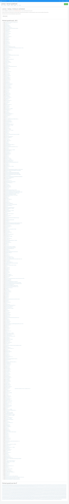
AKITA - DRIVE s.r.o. (8, 73)
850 (46, 497)
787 (50, 496)
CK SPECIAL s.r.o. (8, 133)
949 (13, 499)
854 (50, 497)
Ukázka (12, 5)
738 (3, 496)
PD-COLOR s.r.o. (7, 32)
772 (36, 496)
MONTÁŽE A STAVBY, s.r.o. (9, 252)
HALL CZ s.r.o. (7, 244)
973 (36, 499)
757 (21, 496)
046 (46, 484)
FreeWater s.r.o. (7, 382)
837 (34, 497)
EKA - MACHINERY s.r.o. (8, 426)
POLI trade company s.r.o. (9, 199)
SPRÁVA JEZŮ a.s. (8, 184)
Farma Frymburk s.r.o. (8, 175)
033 (34, 484)
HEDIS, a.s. (7, 214)
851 (47, 497)
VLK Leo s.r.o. (7, 344)
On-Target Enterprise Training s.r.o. (10, 213)
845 (41, 497)
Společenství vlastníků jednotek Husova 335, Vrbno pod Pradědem (13, 282)
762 (26, 496)
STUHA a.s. (7, 443)
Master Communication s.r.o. (8, 27)
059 (59, 484)
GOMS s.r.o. (7, 463)
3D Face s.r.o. (7, 216)
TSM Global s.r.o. (8, 102)
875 (6, 498)
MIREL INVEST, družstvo (8, 279)
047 (47, 484)
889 (19, 498)
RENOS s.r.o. (7, 423)
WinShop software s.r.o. (8, 215)
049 (49, 484)
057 (57, 484)
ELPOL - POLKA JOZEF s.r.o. (9, 342)
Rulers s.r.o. (7, 360)
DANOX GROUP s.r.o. (8, 347)
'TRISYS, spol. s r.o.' (8, 424)
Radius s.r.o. (7, 464)
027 (28, 484)
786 (49, 496)
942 (6, 499)
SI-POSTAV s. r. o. (8, 163)
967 (30, 499)
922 (51, 498)
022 (23, 484)
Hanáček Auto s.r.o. (7, 65)
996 (58, 499)
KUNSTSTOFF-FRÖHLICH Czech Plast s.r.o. (10, 305)
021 (22, 484)
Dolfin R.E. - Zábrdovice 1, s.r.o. (9, 275)
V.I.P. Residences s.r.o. (7, 57)
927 (56, 498)
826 (23, 497)
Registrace (8, 5)
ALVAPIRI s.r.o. (7, 58)
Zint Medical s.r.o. (8, 106)
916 (45, 498)
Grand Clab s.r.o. (8, 289)
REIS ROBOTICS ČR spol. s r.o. (9, 457)
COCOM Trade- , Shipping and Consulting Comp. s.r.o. (11, 22)
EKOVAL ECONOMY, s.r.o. (9, 137)
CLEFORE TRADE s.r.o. (8, 381)
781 (44, 496)
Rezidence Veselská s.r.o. (8, 274)
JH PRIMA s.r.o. (7, 198)
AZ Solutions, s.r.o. (8, 254)
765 (29, 496)
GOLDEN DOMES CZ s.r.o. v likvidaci (10, 208)
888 (18, 498)
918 (47, 498)
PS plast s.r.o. (7, 142)
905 (35, 498)
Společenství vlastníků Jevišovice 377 (9, 59)
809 (7, 497)
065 (64, 484)
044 (44, 484)
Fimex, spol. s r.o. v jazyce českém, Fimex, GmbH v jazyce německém (13, 458)
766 (30, 496)
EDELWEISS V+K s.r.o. (8, 445)
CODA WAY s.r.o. (8, 310)
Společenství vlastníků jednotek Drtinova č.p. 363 (11, 66)
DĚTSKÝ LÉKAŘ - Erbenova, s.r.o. (9, 306)
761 (25, 496)
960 (23, 499)
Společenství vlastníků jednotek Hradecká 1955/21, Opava (12, 217)
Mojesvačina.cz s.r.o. (8, 385)
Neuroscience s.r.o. (8, 373)
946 (10, 499)
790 (53, 496)
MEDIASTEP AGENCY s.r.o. (9, 351)
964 (27, 499)
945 (9, 499)
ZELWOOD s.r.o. (7, 34)
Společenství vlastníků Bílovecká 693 (10, 219)
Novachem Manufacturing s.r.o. (9, 136)
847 (43, 497)
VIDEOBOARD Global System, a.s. (9, 413)
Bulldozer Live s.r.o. (8, 202)
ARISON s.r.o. (7, 288)
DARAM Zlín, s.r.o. (8, 448)
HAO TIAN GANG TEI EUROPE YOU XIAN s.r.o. (11, 247)
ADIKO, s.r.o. (7, 427)
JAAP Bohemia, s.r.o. (8, 387)
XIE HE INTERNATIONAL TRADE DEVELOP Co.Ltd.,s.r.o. (12, 146)
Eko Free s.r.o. (7, 63)
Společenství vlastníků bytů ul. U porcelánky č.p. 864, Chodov (13, 479)
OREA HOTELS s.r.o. (8, 241)
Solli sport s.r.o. (7, 107)
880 (11, 498)
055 (55, 484)
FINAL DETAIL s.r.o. (8, 276)
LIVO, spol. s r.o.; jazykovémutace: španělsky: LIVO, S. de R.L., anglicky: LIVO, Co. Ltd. (18, 388)
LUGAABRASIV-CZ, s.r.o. (8, 178)
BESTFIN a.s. (7, 453)
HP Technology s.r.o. (8, 380)
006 (8, 484)
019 (20, 484)
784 (47, 496)
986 (48, 499)
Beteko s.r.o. (7, 346)
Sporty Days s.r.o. (8, 80)
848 (44, 497)
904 (34, 498)
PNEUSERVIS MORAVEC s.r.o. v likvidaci (10, 414)
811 (9, 497)
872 (3, 498)
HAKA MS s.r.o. (7, 209)
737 (2, 496)
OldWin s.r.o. (6, 64)
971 (34, 499)
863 (59, 497)
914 (43, 498)
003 (5, 484)
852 (48, 497)
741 (6, 496)
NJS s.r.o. (7, 303)
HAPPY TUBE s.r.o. (8, 272)
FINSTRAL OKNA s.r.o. (8, 211)
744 (9, 496)
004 (6, 484)
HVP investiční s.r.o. (8, 378)
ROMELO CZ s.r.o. (8, 383)
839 (36, 497)
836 (33, 497)
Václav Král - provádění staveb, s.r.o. (10, 177)
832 (29, 497)
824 (21, 497)
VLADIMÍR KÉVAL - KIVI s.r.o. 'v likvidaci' (10, 461)
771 (35, 496)
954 (17, 499)
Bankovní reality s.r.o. (7, 61)
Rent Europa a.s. (8, 105)
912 (41, 498)
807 (5, 497)
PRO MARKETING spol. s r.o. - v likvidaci (10, 447)
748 (13, 496)
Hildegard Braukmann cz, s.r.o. (9, 356)
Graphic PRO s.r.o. (8, 304)
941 (5, 499)
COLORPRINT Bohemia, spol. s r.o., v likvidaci (11, 444)
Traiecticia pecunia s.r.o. (8, 242)
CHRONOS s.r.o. (7, 411)
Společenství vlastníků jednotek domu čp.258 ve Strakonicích (13, 173)
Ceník (20, 5)
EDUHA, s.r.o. (7, 277)
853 (49, 497)
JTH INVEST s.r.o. (7, 249)
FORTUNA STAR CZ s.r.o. (8, 31)
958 (21, 499)
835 (32, 497)
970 (33, 499)
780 (43, 496)
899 (29, 498)
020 (21, 484)
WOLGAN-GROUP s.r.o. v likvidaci (9, 308)
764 (28, 496)
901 (31, 498)
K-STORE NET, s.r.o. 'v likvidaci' (9, 339)
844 (40, 497)
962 (25, 499)
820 (17, 497)
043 (43, 484)
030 (31, 484)
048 (48, 484)
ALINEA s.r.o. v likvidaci (8, 129)
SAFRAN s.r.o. (7, 466)
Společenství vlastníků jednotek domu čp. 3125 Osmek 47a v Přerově (13, 283)
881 (12, 498)
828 (25, 497)
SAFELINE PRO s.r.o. (8, 374)
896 (26, 498)
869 (64, 497)
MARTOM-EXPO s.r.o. (8, 340)
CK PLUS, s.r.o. (7, 138)
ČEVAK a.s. (7, 451)
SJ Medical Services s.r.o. (8, 23)
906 (36, 498)
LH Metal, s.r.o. (7, 141)
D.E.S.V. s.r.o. (7, 69)
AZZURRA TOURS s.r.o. (8, 430)
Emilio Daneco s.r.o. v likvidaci (9, 108)
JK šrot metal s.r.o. (8, 322)
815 (13, 497)
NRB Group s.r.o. (8, 235)
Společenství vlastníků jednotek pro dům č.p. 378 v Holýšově (13, 478)
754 (18, 496)
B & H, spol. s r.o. (8, 391)
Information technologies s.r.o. (9, 203)
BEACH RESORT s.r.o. (8, 376)
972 (35, 499)
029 (30, 484)
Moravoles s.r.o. (7, 221)
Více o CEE (5, 5)
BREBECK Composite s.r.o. (9, 386)
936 (64, 498)
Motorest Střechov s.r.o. (8, 290)
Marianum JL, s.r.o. (8, 350)
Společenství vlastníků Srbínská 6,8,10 (10, 207)
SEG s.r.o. (7, 408)
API (17, 5)
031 (32, 484)
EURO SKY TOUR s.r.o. (8, 45)
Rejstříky (15, 5)
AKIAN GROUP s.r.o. (8, 96)
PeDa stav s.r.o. (7, 76)
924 (53, 498)
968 (31, 499)
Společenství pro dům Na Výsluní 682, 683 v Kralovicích (11, 28)
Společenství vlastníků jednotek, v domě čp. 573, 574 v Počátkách (13, 174)
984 (46, 499)
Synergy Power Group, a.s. (9, 180)
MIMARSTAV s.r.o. (8, 98)
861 (57, 497)
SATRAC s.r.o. (7, 428)
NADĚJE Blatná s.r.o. (8, 425)
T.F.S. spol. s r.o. (7, 393)
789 (52, 496)
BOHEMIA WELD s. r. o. (8, 109)
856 (52, 497)
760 (24, 496)
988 (50, 499)
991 (53, 499)
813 (11, 497)
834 (31, 497)
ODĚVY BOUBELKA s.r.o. (8, 280)
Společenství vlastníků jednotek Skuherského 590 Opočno (12, 172)
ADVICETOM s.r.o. (8, 319)
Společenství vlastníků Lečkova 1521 (10, 248)
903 (33, 498)
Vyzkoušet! (66, 4)
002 (4, 484)
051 (51, 484)
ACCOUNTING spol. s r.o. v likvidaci (10, 166)
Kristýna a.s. (7, 394)
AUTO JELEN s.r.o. (8, 343)
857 (53, 497)
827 (24, 497)
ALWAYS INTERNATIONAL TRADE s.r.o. (10, 144)
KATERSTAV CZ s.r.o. (8, 250)
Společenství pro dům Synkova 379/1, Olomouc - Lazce (12, 286)
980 (42, 499)
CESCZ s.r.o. (7, 349)
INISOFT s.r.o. (7, 132)
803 (65, 496)
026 (27, 484)
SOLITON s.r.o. (7, 147)
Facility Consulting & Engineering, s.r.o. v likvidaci (11, 240)
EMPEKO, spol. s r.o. (8, 68)
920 (49, 498)
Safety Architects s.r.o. (8, 324)
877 (8, 498)
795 (58, 496)
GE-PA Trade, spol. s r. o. (8, 396)
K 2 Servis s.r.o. (7, 201)
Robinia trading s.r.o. (7, 29)
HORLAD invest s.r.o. (7, 43)
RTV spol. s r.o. (7, 446)
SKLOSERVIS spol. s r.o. (8, 390)
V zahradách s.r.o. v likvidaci (9, 236)
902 (32, 498)
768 (32, 496)
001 (3, 484)
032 (33, 484)
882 (13, 498)
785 (48, 496)
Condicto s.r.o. (7, 24)
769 (33, 496)
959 (22, 499)
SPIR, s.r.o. (7, 212)
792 (55, 496)
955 (18, 499)
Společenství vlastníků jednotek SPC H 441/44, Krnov (12, 281)
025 (26, 484)
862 (58, 497)
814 (12, 497)
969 (32, 499)
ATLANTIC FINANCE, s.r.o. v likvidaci (10, 210)
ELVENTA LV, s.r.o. (8, 341)
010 (12, 484)
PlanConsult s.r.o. (8, 115)
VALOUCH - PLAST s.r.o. (8, 33)
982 (44, 499)
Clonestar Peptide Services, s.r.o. (9, 256)
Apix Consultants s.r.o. (8, 75)
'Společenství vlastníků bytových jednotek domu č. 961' (12, 162)
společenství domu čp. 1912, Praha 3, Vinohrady (11, 204)
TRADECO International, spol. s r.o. (10, 465)
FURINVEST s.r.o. (8, 165)
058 (58, 484)
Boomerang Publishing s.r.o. (9, 205)
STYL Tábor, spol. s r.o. (8, 450)
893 (23, 498)
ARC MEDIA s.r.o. (7, 60)
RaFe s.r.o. (7, 103)
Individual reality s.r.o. (8, 314)
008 (10, 484)
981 (43, 499)
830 (27, 497)
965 (28, 499)
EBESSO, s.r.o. (7, 168)
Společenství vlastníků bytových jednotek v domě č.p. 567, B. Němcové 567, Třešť (15, 278)
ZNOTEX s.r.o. (7, 70)
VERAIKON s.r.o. (7, 95)
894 (24, 498)
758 (22, 496)
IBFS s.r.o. (7, 309)
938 (2, 499)
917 (46, 498)
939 (3, 499)
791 (54, 496)
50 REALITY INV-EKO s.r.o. (8, 62)
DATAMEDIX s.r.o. (8, 220)
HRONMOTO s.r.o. (7, 30)
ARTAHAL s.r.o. (7, 40)
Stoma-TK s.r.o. (7, 311)
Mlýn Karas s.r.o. (8, 255)
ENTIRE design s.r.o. (8, 338)
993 (55, 499)
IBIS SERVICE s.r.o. (7, 41)
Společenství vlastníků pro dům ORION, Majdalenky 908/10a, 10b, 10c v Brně (14, 323)
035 (36, 484)
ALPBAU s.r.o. (7, 218)
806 (4, 497)
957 (20, 499)
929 (58, 498)
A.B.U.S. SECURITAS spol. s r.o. (9, 417)
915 (44, 498)
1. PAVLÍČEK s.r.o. (8, 110)
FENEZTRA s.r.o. (7, 164)
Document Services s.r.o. (8, 97)
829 (26, 497)
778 (41, 496)
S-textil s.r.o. (7, 273)
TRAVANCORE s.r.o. (8, 78)
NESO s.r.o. (7, 420)
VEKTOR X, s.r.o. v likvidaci (9, 418)
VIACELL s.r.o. (7, 135)
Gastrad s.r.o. (7, 233)
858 (54, 497)
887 (17, 498)
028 (29, 484)
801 (63, 496)
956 (19, 499)
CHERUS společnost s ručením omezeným (10, 181)
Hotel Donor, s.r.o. (8, 467)
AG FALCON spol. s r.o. (8, 452)
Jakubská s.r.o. (7, 38)
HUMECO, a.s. (7, 67)
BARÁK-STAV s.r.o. (8, 316)
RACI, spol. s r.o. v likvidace (9, 392)
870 (65, 497)
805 (3, 497)
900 (30, 498)
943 (7, 499)
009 (11, 484)
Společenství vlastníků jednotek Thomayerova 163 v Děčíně (12, 134)
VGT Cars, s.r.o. (7, 245)
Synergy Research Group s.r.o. (9, 287)
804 (2, 497)
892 (22, 498)
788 (51, 496)
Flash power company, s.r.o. (9, 307)
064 (63, 484)
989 (51, 499)
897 (27, 498)
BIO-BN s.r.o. (7, 389)
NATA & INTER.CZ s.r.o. (8, 185)
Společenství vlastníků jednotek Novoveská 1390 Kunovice (12, 317)
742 (7, 496)
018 (19, 484)
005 (7, 484)
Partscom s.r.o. (7, 72)
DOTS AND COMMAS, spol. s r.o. (9, 422)
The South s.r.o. (7, 357)
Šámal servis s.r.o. (8, 269)
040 (40, 484)
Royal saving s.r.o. (8, 74)
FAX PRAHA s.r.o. (8, 239)
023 (24, 484)
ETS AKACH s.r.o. (8, 354)
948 (12, 499)
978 (40, 499)
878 (9, 498)
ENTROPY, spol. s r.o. (8, 145)
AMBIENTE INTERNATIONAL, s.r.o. (9, 113)
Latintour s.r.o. (7, 353)
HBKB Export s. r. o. (8, 355)
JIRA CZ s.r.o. (7, 99)
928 (57, 498)
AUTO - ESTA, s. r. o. (8, 455)
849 (45, 497)
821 (18, 497)
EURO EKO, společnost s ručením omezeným (11, 431)
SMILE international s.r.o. (8, 100)
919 (48, 498)
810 (8, 497)
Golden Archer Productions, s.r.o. (9, 234)
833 (30, 497)
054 (54, 484)
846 (42, 497)
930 (59, 498)
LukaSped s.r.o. (7, 375)
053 (53, 484)
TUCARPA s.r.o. (7, 271)
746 (11, 496)
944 (8, 499)
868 (63, 497)
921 (50, 498)
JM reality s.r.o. (7, 44)
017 (18, 484)
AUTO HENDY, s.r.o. (8, 112)
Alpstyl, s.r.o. (7, 197)
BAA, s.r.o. (7, 183)
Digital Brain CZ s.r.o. (8, 93)
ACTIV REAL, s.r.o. (8, 101)
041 (41, 484)
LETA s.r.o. (7, 206)
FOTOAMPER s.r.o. (8, 320)
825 (22, 497)
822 (19, 497)
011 (13, 484)
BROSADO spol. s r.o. (8, 456)
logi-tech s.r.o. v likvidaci (8, 171)
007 (9, 484)
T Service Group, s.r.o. (8, 321)
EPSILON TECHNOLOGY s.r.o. (9, 182)
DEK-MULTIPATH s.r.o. (8, 359)
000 (2, 484)
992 (54, 499)
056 (56, 484)
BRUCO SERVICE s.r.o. (8, 384)
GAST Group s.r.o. (8, 139)
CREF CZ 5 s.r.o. (7, 325)
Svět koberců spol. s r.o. (8, 71)
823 (20, 497)
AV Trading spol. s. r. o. (8, 395)
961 (24, 499)
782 (45, 496)
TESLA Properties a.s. (8, 312)
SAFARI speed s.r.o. (7, 25)
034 (35, 484)
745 (10, 496)
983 (45, 499)
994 (56, 499)
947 (11, 499)
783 (46, 496)
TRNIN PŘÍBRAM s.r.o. (8, 77)
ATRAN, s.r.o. (7, 167)
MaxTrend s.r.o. (7, 92)
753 (17, 496)
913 (42, 498)
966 (29, 499)
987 (49, 499)
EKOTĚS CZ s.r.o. (8, 313)
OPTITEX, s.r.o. (7, 148)
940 (4, 499)
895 (25, 498)
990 (52, 499)
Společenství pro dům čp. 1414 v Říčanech (10, 246)
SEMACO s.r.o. (7, 416)
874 (5, 498)
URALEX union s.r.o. (8, 315)
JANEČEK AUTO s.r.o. (8, 94)
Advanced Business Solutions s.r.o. (10, 348)
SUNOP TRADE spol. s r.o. (9, 449)
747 (12, 496)
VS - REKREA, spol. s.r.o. (8, 140)
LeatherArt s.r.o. (7, 35)
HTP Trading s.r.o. (8, 462)
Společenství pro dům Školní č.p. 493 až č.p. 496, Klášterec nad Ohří (13, 345)
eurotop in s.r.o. (7, 200)
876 (7, 498)
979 (41, 499)
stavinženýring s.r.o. (7, 42)
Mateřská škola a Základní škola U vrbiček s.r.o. (11, 361)
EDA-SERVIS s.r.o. (8, 268)
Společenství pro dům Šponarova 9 (10, 284)
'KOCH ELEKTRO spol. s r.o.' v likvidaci (10, 415)
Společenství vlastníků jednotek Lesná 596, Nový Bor (12, 251)
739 (4, 496)
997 (59, 499)
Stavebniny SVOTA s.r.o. (8, 291)
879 (10, 498)
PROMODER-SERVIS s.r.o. (9, 377)
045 (45, 484)
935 (63, 498)
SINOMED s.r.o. (7, 270)
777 (40, 496)
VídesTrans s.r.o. (8, 131)
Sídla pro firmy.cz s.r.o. (8, 79)
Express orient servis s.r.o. (8, 36)
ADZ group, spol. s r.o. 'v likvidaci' (9, 130)
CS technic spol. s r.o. (8, 128)
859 (55, 497)
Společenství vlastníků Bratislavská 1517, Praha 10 (11, 358)
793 (56, 496)
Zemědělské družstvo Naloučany (9, 419)
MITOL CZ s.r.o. (7, 237)
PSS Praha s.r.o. (7, 179)
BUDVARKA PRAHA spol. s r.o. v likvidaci (10, 149)
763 (27, 496)
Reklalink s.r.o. (7, 326)
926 (55, 498)
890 (20, 498)
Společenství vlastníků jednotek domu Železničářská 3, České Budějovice (14, 176)
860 (56, 497)
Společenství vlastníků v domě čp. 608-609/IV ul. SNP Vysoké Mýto (13, 170)
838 (35, 497)
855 (51, 497)
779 (42, 496)
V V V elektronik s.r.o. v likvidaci (9, 412)
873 (4, 498)
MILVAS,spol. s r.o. (8, 429)
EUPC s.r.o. (7, 459)
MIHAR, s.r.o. (7, 243)
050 (50, 484)
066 (65, 484)
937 (65, 498)
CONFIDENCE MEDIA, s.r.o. (9, 150)
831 (28, 497)
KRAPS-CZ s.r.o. (7, 127)
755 (19, 496)
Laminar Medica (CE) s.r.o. (9, 232)
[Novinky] (60, 1)
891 (21, 498)
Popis (1, 5)
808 (6, 497)
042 (42, 484)
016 (17, 484)
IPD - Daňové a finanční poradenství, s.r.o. (10, 460)
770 (34, 496)
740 (5, 496)
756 (20, 496)
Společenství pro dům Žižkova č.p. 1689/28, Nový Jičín (12, 285)
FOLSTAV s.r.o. (7, 454)
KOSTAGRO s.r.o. (7, 37)
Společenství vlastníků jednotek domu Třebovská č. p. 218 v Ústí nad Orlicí (14, 169)
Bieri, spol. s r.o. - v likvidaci (9, 409)
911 (40, 498)
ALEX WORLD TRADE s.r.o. (9, 238)
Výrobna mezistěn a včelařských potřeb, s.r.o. (11, 410)
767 (31, 496)
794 (57, 496)
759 (23, 496)
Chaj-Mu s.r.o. (7, 111)
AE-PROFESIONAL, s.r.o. (8, 114)
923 (52, 498)
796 (59, 496)
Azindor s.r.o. (7, 253)
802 (64, 496)
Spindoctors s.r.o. (8, 352)
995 (57, 499)
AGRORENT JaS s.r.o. (7, 39)
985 (47, 499)
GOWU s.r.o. (7, 318)
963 (26, 499)
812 (10, 497)
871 (2, 498)
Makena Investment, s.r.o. (9, 104)
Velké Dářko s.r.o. (8, 143)
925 (54, 498)
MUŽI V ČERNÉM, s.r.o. (8, 26)
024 (25, 484)
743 (8, 496)
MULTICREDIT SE (8, 379)
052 (52, 484)
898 (28, 498)
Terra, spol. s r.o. (8, 421)
